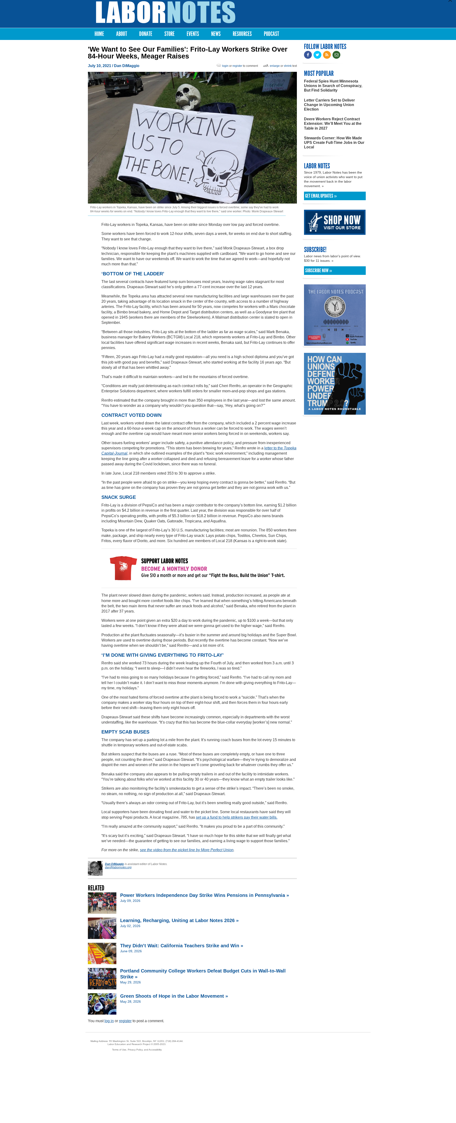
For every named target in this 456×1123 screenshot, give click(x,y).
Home (99, 34)
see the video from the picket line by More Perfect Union (186, 850)
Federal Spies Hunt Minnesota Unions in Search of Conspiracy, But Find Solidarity (333, 85)
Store (169, 34)
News (216, 34)
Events (193, 34)
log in (109, 1021)
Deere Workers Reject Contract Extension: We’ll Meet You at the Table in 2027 (332, 123)
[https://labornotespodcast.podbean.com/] (335, 343)
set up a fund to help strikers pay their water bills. (236, 817)
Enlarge (275, 66)
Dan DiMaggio (126, 66)
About (121, 34)
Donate (145, 34)
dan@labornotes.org (118, 867)
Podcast (271, 34)
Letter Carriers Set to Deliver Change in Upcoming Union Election (329, 104)
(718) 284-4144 (174, 1041)
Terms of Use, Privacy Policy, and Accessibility (137, 1049)
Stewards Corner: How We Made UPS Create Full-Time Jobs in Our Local (334, 142)
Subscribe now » (318, 270)
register (237, 66)
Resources (242, 34)
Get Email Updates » (321, 196)
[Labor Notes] (165, 12)
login (225, 66)
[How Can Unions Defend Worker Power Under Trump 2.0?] (335, 412)
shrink (288, 66)
